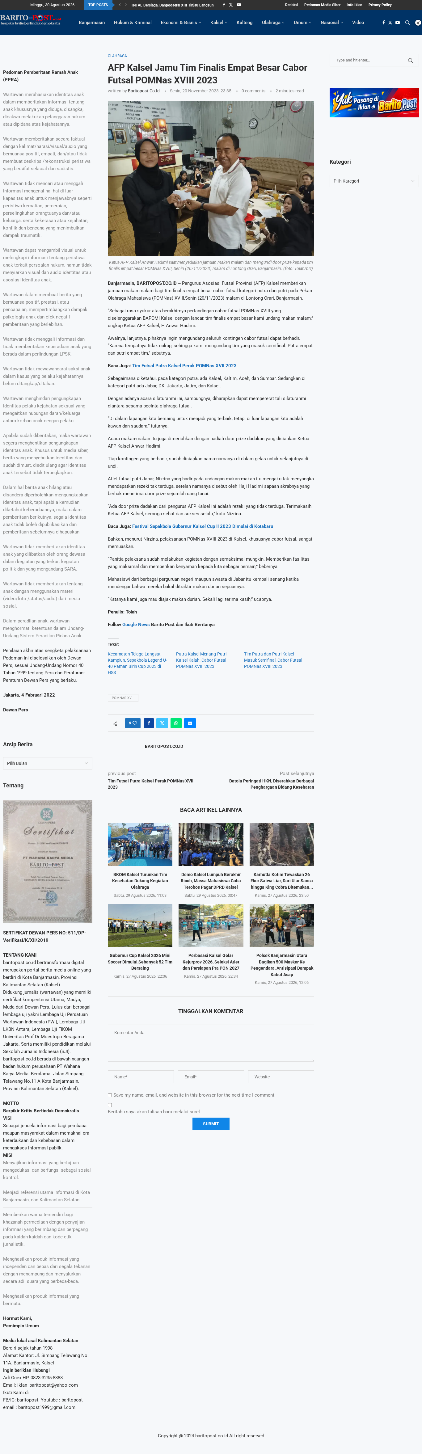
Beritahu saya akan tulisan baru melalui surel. (154, 1112)
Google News (136, 624)
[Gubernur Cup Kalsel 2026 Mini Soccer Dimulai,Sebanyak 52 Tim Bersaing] (140, 925)
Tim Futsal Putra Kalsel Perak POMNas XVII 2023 (184, 366)
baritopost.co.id (144, 90)
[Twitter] (231, 5)
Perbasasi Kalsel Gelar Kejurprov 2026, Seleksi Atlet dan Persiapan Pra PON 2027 (211, 962)
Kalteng (245, 22)
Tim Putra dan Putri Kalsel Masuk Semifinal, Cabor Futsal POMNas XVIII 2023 (273, 660)
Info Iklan (354, 5)
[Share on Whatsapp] (176, 723)
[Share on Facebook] (149, 723)
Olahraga (271, 22)
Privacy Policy (380, 5)
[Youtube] (239, 5)
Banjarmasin (92, 22)
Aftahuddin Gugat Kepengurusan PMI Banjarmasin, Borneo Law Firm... (189, 5)
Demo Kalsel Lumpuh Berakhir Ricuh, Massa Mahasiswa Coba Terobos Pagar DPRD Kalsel (211, 881)
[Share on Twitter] (162, 723)
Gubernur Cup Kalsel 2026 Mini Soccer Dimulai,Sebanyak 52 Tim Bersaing (140, 962)
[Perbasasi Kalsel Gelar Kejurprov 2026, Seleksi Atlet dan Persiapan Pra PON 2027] (211, 925)
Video (358, 22)
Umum (300, 22)
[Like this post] (135, 723)
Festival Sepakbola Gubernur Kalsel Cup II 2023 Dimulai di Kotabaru (202, 526)
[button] (119, 5)
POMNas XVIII (123, 698)
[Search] (407, 22)
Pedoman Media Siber (322, 5)
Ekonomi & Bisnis (179, 22)
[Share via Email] (190, 723)
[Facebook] (224, 5)
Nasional (330, 22)
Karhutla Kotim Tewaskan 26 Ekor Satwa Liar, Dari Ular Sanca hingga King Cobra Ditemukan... (282, 881)
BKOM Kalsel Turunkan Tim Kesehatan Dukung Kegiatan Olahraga (140, 881)
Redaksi (291, 5)
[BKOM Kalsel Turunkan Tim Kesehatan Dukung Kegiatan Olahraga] (140, 844)
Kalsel (216, 22)
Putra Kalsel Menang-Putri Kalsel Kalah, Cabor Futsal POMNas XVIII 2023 (201, 660)
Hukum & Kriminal (133, 22)
